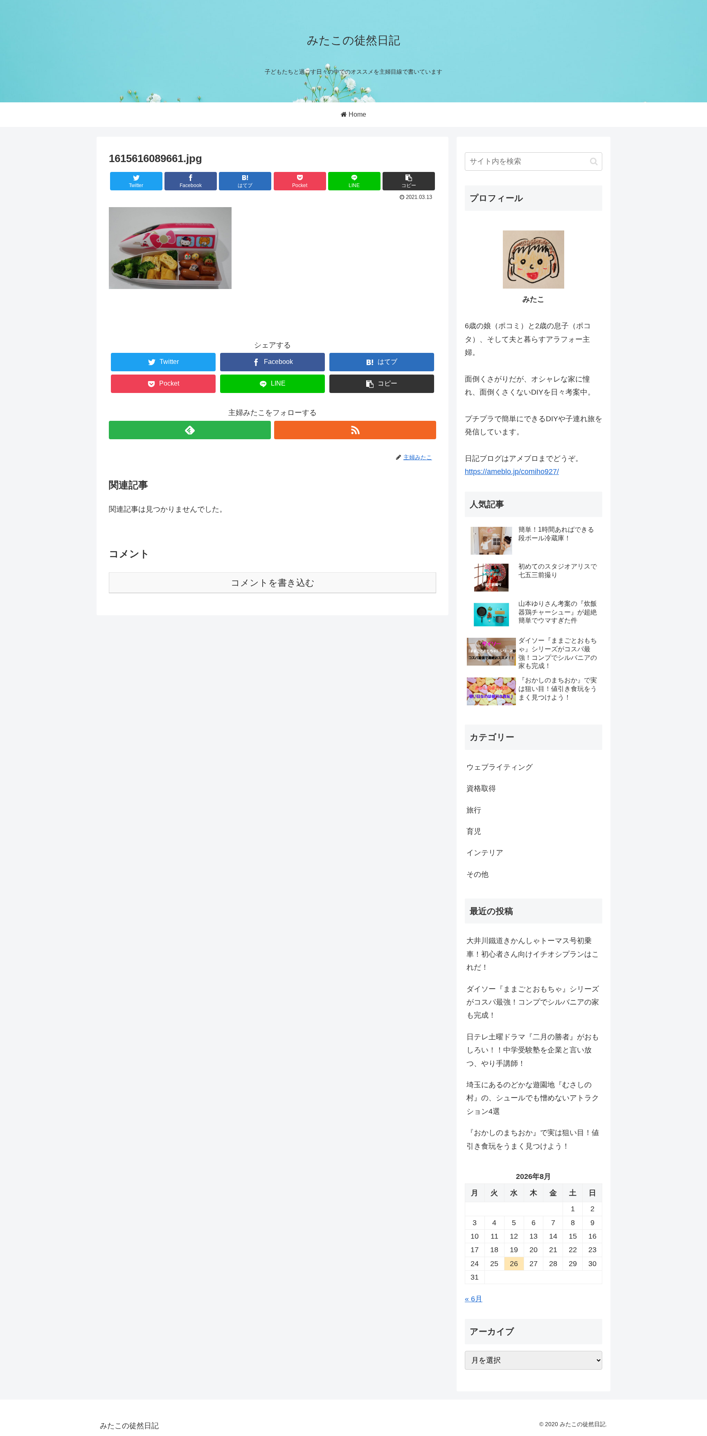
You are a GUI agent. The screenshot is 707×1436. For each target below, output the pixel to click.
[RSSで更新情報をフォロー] (355, 430)
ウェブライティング (499, 767)
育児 (473, 831)
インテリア (484, 853)
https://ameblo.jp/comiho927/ (512, 471)
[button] (594, 161)
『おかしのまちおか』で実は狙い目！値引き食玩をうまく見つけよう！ (532, 1139)
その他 (477, 874)
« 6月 (473, 1299)
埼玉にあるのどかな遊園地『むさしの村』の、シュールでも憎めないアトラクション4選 (532, 1098)
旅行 (473, 810)
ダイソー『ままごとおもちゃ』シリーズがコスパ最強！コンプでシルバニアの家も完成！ (532, 1002)
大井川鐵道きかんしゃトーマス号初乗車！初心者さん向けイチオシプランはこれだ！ (532, 954)
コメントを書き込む (273, 583)
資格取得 (481, 788)
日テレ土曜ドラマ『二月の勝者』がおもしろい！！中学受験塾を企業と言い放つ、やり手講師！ (532, 1050)
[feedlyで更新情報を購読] (190, 430)
